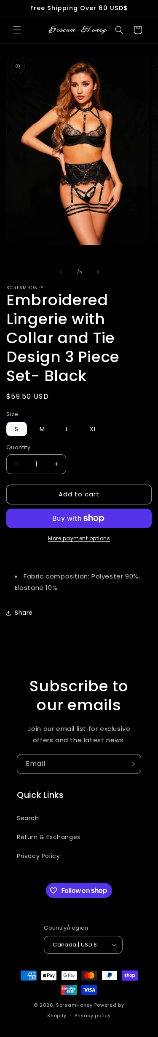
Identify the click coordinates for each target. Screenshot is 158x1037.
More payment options (79, 538)
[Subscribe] (131, 764)
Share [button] (24, 612)
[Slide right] (97, 272)
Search (28, 818)
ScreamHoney (74, 1005)
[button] (17, 30)
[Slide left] (60, 272)
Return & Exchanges (48, 837)
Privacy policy (93, 1015)
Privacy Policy (38, 856)
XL (93, 429)
